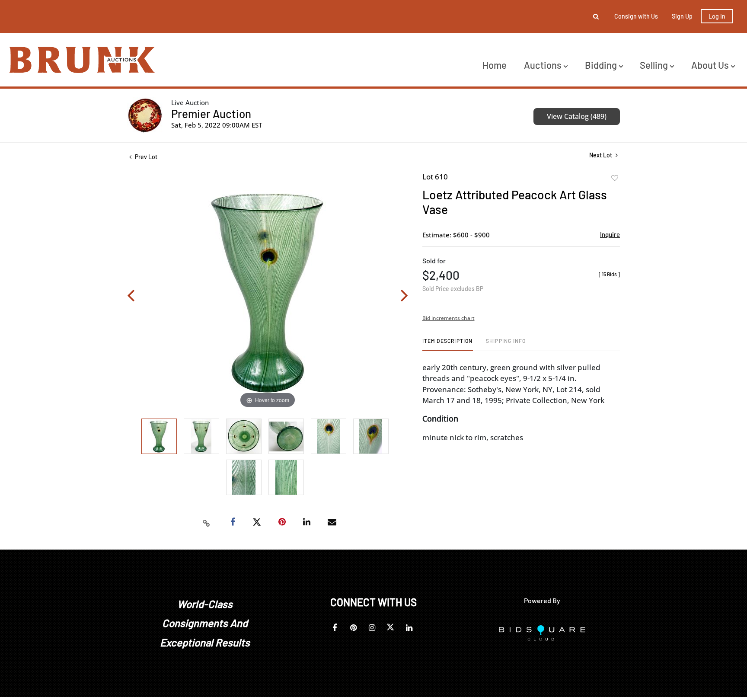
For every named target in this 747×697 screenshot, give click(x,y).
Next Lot (601, 155)
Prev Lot (145, 156)
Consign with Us (636, 16)
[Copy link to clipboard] (206, 522)
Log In (717, 16)
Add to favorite (615, 178)
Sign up (682, 16)
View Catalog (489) (577, 116)
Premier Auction (211, 113)
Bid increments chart (448, 318)
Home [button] (494, 64)
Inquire (610, 234)
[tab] (447, 344)
